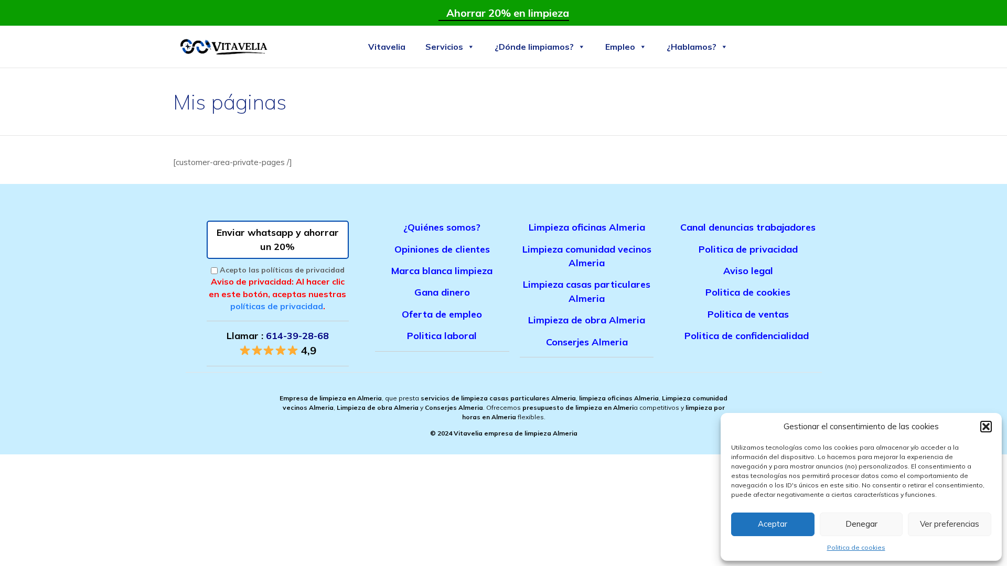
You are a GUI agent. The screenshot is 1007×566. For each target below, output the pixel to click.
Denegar (861, 524)
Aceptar (772, 524)
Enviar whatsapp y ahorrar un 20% (278, 239)
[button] (986, 426)
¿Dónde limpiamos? (534, 46)
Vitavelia (386, 46)
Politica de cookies (856, 547)
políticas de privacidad (276, 306)
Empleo (620, 46)
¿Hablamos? (691, 46)
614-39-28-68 (297, 336)
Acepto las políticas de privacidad (282, 270)
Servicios (444, 46)
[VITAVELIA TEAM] (223, 46)
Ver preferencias (949, 524)
